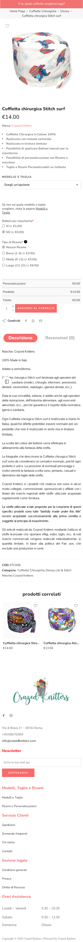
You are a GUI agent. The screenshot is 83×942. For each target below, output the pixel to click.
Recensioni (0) (60, 338)
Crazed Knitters (21, 126)
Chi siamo (8, 842)
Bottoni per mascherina (18, 221)
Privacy (6, 879)
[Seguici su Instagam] (11, 715)
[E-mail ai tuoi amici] (40, 320)
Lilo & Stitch (63, 570)
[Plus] (13, 306)
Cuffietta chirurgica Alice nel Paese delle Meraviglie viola (62, 643)
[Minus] (13, 310)
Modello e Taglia (17, 177)
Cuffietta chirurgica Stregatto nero (21, 643)
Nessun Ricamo (16, 247)
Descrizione (20, 338)
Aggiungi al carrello (36, 308)
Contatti (7, 851)
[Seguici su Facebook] (3, 715)
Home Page (17, 11)
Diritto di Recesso (13, 887)
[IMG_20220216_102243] (41, 60)
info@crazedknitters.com (19, 741)
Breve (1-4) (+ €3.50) (20, 253)
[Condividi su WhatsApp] (33, 320)
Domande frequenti (14, 834)
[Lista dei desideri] (7, 26)
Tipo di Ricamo (14, 242)
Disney (64, 11)
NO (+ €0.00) (15, 232)
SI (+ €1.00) (14, 226)
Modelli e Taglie (12, 797)
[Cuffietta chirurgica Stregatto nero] (21, 620)
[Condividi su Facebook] (25, 320)
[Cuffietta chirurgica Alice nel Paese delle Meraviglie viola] (62, 620)
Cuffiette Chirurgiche (42, 11)
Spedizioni (8, 825)
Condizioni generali (14, 870)
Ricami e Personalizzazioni (19, 806)
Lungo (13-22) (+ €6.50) (22, 265)
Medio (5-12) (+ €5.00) (21, 259)
